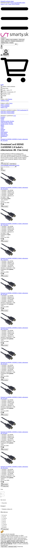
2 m (4, 519)
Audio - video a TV (5, 41)
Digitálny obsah (4, 42)
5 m (4, 523)
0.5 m (4, 515)
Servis (13, 4)
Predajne (17, 4)
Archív (2, 119)
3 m (4, 521)
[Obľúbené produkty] (1, 48)
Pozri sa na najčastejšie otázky (18, 2)
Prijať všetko (4, 546)
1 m (4, 516)
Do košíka (5, 206)
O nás (14, 115)
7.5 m (4, 524)
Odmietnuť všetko (13, 546)
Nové (4, 503)
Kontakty (3, 117)
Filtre (3, 170)
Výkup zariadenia (5, 106)
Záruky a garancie (5, 104)
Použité (11, 42)
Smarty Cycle (4, 4)
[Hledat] (17, 44)
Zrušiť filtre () (13, 163)
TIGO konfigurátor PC (22, 110)
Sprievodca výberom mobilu (7, 111)
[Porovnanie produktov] (2, 55)
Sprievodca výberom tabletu (7, 113)
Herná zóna (21, 39)
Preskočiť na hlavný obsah (7, 1)
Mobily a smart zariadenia (11, 39)
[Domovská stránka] (14, 34)
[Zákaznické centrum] (1, 46)
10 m (4, 526)
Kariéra (2, 118)
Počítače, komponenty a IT (17, 41)
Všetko (2, 39)
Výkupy (10, 4)
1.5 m (4, 518)
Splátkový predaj (5, 100)
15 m (4, 527)
